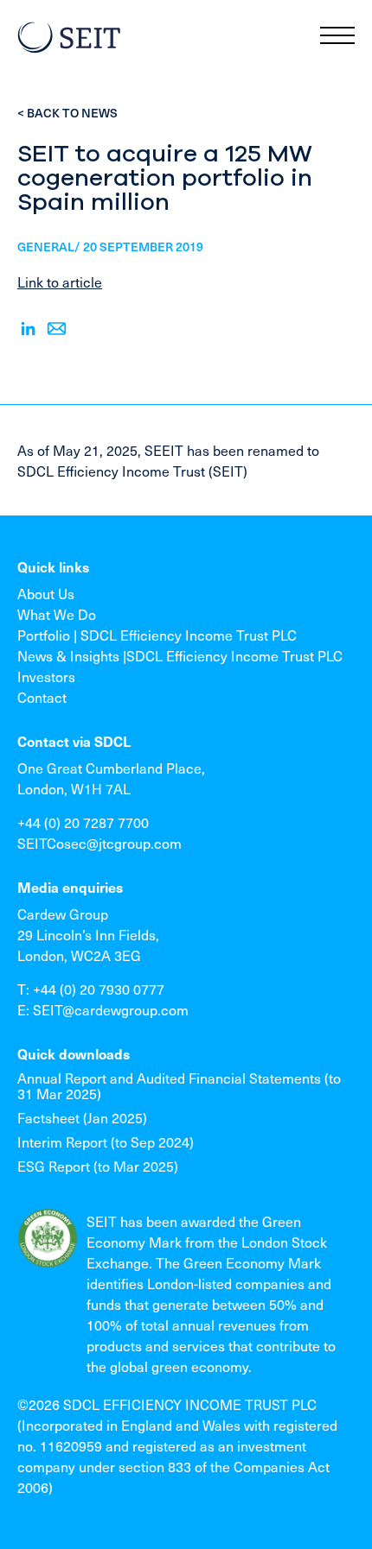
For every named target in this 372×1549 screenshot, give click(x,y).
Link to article (59, 281)
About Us (45, 593)
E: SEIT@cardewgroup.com (103, 1009)
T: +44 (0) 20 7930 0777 (90, 988)
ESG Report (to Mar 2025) (97, 1165)
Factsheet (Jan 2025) (82, 1117)
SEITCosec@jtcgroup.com (99, 842)
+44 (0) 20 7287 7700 (83, 822)
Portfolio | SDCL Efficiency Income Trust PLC (157, 634)
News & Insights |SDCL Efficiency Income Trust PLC (180, 655)
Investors (46, 676)
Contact (42, 696)
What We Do (56, 614)
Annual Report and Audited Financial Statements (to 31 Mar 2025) (179, 1085)
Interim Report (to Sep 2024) (105, 1141)
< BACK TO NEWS (67, 113)
